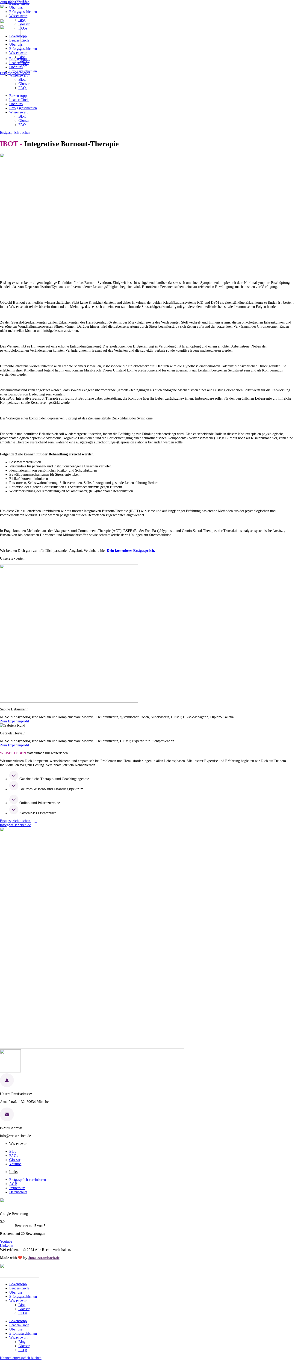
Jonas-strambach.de (43, 1258)
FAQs (22, 28)
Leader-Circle (19, 3)
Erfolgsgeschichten (23, 12)
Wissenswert (18, 16)
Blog (22, 20)
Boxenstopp (18, 36)
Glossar (24, 24)
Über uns (16, 7)
